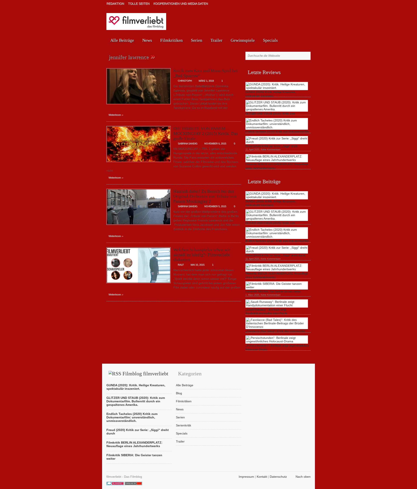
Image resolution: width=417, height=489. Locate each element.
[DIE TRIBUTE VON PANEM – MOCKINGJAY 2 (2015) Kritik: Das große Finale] (138, 163)
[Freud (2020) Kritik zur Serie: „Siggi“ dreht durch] (276, 142)
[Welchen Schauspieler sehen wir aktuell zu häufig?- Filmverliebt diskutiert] (138, 284)
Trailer (216, 40)
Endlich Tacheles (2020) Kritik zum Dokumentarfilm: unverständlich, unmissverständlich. (131, 417)
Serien (196, 40)
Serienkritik (183, 425)
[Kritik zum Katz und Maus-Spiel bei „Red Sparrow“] (138, 105)
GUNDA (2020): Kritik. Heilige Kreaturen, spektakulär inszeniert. (135, 386)
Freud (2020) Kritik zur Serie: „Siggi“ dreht (271, 146)
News (147, 40)
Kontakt (262, 476)
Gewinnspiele (243, 40)
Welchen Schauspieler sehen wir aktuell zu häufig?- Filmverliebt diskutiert (201, 254)
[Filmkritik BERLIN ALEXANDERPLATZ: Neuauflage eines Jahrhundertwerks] (276, 160)
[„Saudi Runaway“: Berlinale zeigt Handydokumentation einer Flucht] (276, 305)
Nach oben (303, 476)
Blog (179, 393)
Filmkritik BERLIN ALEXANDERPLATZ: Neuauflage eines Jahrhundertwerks (134, 444)
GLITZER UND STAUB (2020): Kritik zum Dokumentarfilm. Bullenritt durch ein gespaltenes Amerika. (135, 401)
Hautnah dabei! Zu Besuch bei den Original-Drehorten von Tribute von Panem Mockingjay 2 (205, 196)
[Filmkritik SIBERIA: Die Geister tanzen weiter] (276, 287)
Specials (270, 40)
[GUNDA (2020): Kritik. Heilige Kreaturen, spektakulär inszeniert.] (276, 88)
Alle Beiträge (122, 40)
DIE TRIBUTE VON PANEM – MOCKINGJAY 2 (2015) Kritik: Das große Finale (205, 133)
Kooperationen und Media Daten (180, 3)
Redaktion (115, 3)
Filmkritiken (171, 40)
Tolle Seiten (138, 3)
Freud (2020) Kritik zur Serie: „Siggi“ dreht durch (275, 255)
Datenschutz (278, 476)
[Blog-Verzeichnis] (115, 484)
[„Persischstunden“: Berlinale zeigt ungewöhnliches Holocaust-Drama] (276, 341)
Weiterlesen (115, 114)
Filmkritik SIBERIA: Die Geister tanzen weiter (273, 291)
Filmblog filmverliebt (145, 373)
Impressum (246, 476)
